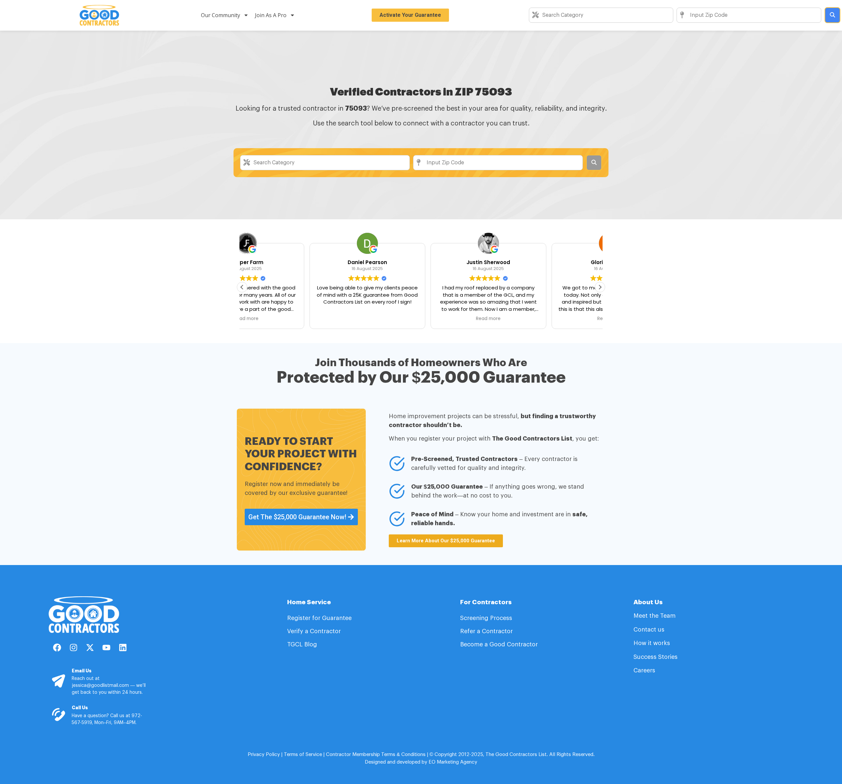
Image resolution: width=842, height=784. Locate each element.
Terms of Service (303, 754)
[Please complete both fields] (832, 15)
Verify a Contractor (314, 631)
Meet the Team (655, 616)
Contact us (648, 630)
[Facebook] (57, 647)
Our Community (220, 15)
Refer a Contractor (487, 631)
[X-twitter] (90, 647)
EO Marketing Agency (452, 762)
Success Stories (655, 657)
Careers (644, 670)
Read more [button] (421, 319)
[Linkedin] (122, 647)
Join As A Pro (270, 15)
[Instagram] (73, 647)
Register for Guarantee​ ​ (320, 618)
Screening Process (487, 618)
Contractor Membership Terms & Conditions (376, 754)
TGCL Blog (302, 644)
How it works (651, 643)
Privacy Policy (264, 754)
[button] (600, 287)
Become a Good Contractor (499, 644)
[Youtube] (106, 647)
